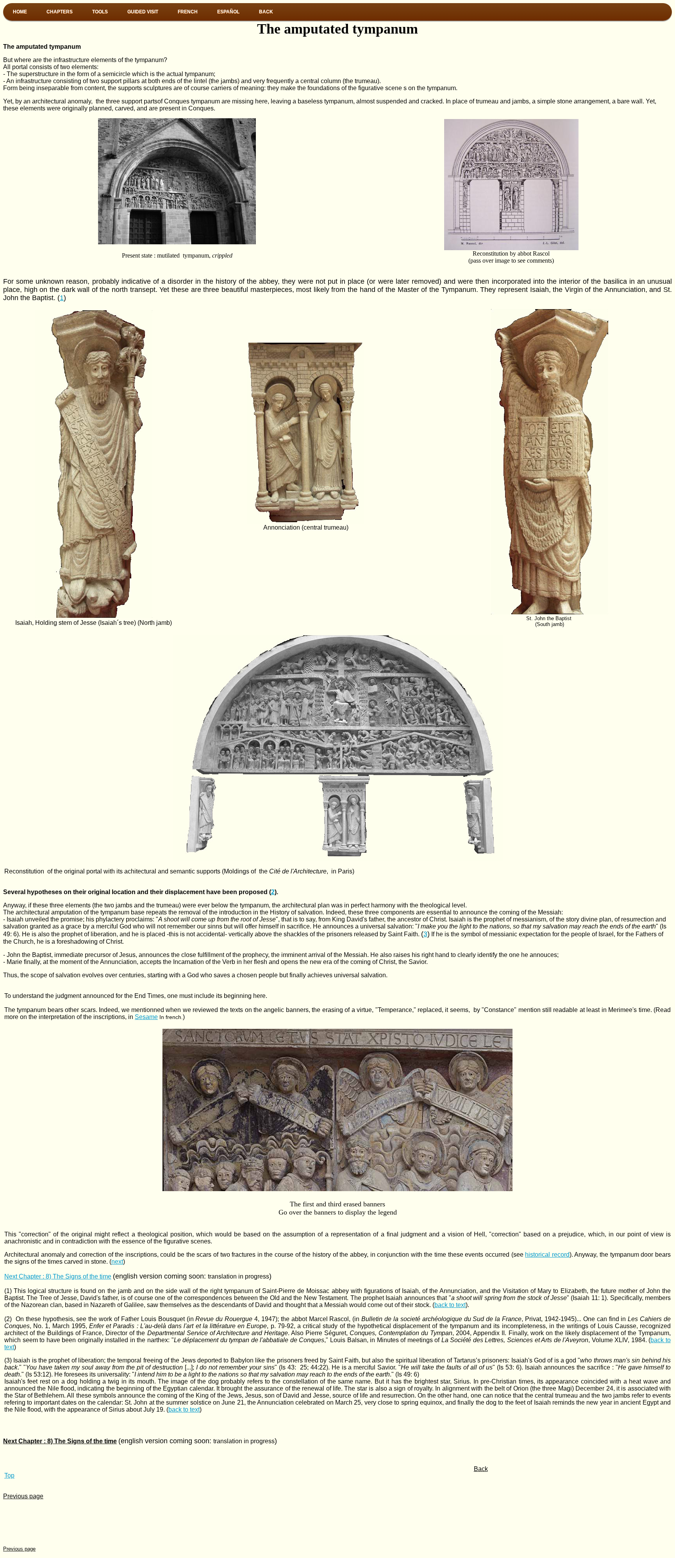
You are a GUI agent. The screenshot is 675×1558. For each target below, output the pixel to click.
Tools (100, 11)
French (188, 11)
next (117, 1261)
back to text (450, 1305)
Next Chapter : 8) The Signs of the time (57, 1276)
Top (9, 1475)
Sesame (146, 1017)
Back (266, 11)
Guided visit (142, 11)
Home (20, 11)
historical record (547, 1254)
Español (228, 11)
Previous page (23, 1496)
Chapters (59, 11)
